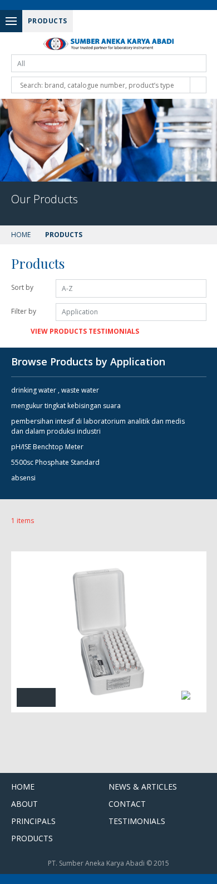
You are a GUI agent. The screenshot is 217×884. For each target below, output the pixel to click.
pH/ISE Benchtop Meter (47, 446)
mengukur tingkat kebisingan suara (66, 405)
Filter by (23, 311)
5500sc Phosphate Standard (55, 462)
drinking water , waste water (55, 390)
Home (21, 234)
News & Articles (142, 786)
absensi (23, 478)
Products (32, 838)
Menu (11, 21)
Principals (33, 821)
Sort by (22, 287)
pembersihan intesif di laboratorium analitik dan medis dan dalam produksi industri (98, 426)
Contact (127, 803)
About (24, 803)
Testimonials (136, 821)
